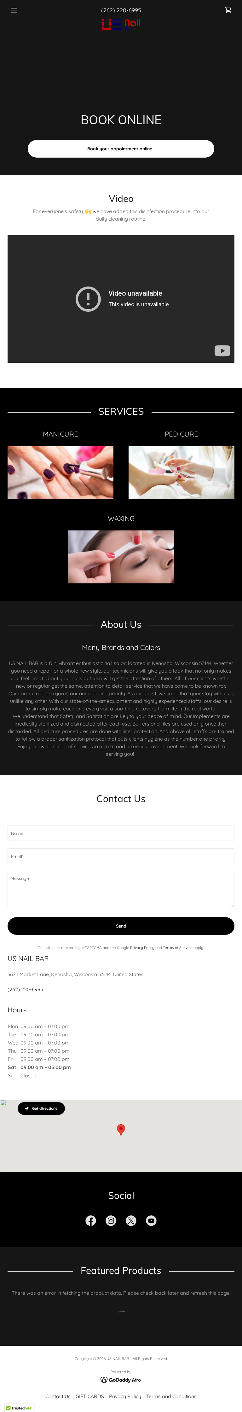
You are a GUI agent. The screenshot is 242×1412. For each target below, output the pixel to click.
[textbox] (121, 833)
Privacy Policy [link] (142, 947)
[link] (228, 10)
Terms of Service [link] (178, 947)
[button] (25, 10)
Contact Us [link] (58, 1396)
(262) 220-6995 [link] (121, 10)
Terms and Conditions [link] (171, 1396)
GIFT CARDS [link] (90, 1396)
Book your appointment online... (121, 149)
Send (121, 926)
